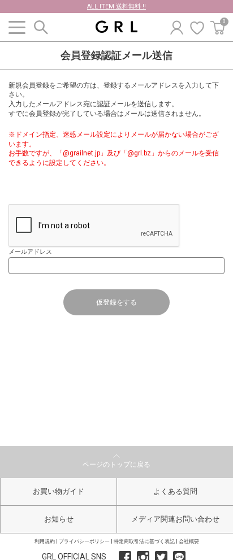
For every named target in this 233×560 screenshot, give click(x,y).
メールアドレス (30, 251)
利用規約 (44, 541)
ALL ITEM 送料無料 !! (116, 6)
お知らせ (59, 519)
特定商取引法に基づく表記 (144, 541)
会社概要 (189, 541)
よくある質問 (175, 491)
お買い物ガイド (58, 491)
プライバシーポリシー (84, 541)
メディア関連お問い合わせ (175, 519)
